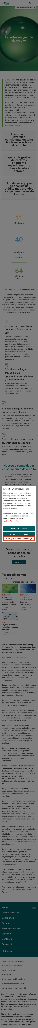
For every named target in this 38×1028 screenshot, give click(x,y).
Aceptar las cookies (19, 534)
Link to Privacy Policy (12, 521)
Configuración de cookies (17, 538)
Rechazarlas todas (19, 528)
